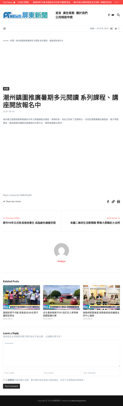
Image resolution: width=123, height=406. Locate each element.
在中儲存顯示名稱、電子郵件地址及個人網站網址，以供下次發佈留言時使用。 (45, 380)
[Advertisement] (61, 65)
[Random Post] (111, 28)
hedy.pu (62, 261)
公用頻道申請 (64, 17)
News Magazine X (78, 401)
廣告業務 (68, 13)
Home (5, 40)
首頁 (58, 13)
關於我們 (82, 13)
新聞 (12, 40)
